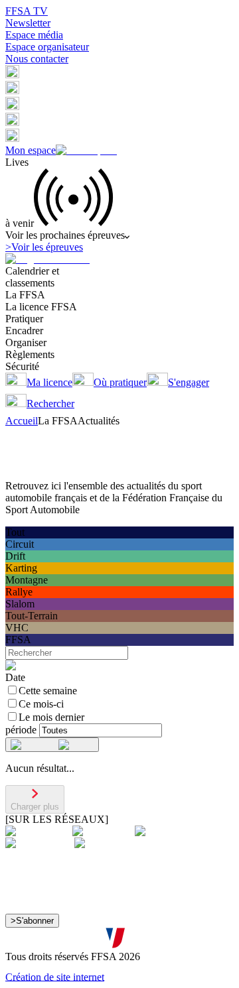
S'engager (188, 382)
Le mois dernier (51, 717)
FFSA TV (26, 11)
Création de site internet (54, 976)
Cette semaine (48, 690)
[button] (12, 74)
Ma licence (49, 382)
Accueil (21, 420)
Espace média (34, 34)
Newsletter (27, 23)
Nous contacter (36, 58)
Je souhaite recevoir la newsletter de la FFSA (113, 915)
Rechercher (50, 403)
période (21, 729)
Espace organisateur (47, 46)
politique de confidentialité (141, 940)
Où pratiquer (120, 382)
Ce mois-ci (41, 704)
